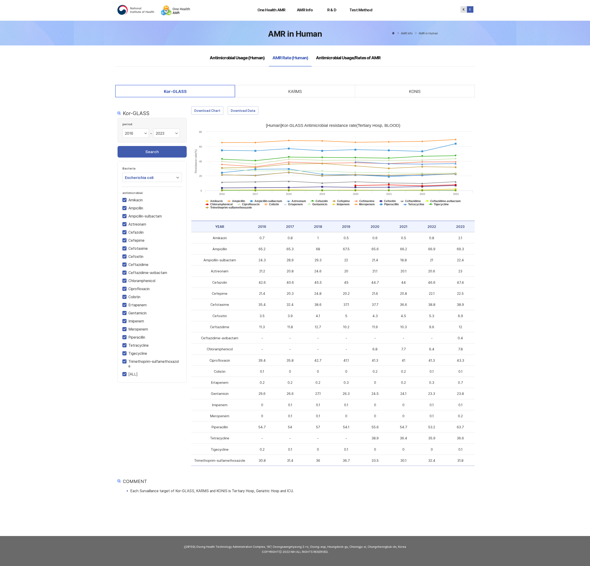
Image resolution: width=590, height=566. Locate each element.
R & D (331, 10)
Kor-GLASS (175, 91)
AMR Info (305, 10)
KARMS (295, 91)
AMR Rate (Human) (290, 57)
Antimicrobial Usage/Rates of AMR (348, 57)
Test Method (360, 10)
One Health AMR (271, 10)
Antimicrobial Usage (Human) (237, 57)
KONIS (415, 91)
